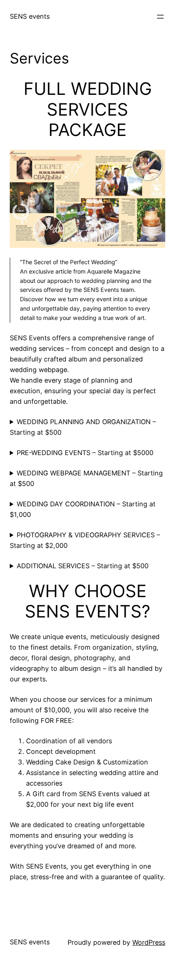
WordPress (148, 942)
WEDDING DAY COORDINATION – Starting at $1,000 (82, 509)
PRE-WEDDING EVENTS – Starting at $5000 (85, 453)
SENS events (30, 16)
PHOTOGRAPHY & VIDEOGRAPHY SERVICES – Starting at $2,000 (85, 540)
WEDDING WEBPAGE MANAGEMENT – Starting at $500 (86, 478)
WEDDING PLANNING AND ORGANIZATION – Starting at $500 (83, 427)
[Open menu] (160, 17)
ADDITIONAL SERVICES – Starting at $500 (83, 566)
